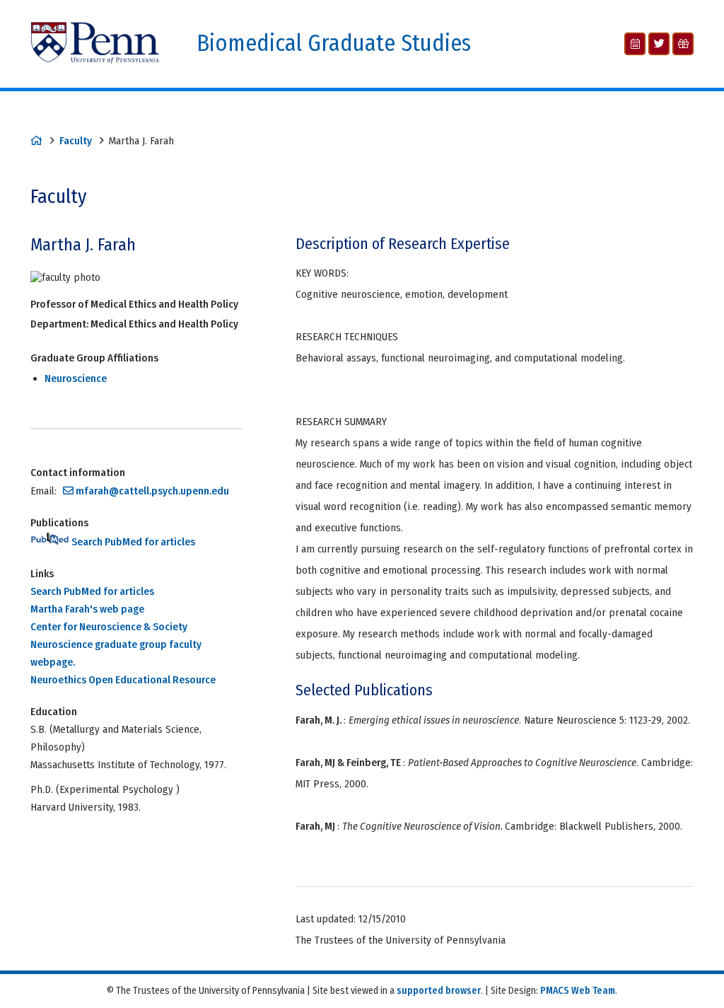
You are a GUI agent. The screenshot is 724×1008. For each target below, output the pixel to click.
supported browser (439, 991)
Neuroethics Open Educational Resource (123, 679)
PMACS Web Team (577, 991)
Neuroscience (76, 378)
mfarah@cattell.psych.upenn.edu (152, 491)
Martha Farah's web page (87, 609)
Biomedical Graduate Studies (334, 43)
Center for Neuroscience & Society (108, 626)
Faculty (75, 140)
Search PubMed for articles (132, 541)
